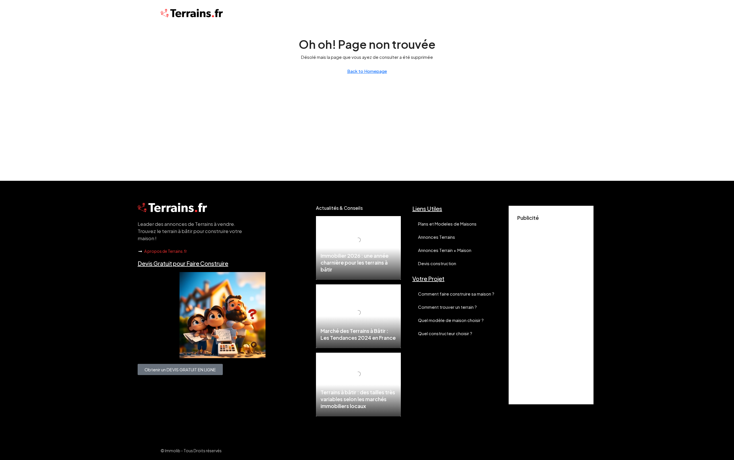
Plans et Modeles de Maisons (447, 223)
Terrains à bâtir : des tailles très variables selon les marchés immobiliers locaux (358, 399)
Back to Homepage (367, 71)
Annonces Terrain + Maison (444, 250)
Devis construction (437, 263)
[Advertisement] (551, 310)
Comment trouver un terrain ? (447, 307)
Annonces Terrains (436, 237)
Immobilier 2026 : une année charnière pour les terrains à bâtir (355, 262)
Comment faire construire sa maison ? (456, 293)
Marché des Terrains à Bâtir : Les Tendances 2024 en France (358, 334)
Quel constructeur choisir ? (445, 333)
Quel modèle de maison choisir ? (451, 320)
